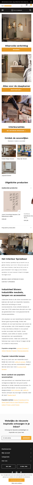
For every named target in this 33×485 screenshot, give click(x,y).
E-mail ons (23, 466)
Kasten (14, 351)
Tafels (4, 351)
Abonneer (26, 438)
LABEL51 (25, 390)
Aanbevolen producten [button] (9, 188)
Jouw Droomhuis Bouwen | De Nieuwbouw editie (11, 215)
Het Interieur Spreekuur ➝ (16, 130)
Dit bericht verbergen (16, 480)
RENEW (21, 402)
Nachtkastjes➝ (16, 89)
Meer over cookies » (17, 483)
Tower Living (11, 405)
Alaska (16, 400)
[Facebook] (12, 472)
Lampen (19, 348)
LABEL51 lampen (20, 362)
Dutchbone (22, 400)
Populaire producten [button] (8, 227)
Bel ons (8, 466)
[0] (30, 6)
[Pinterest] (21, 472)
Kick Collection (15, 390)
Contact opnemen (8, 282)
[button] (2, 10)
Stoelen (25, 348)
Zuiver (18, 405)
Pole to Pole (14, 402)
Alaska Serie (11, 395)
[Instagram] (16, 472)
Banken (9, 351)
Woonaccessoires (23, 351)
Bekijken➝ (16, 49)
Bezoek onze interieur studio (13, 279)
